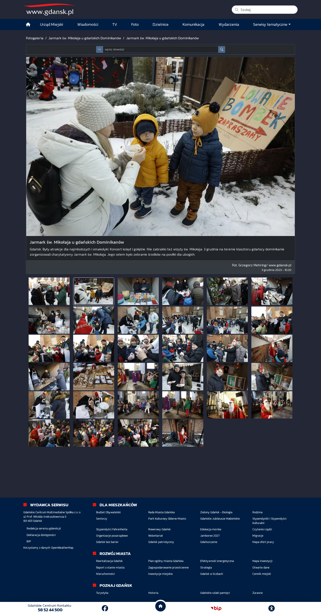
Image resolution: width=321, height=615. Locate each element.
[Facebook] (105, 608)
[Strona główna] (28, 24)
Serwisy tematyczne (270, 24)
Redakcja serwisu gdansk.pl (44, 528)
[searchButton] (221, 49)
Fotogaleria (34, 38)
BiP (29, 541)
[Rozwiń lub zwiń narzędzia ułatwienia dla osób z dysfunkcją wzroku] (271, 608)
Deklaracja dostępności (41, 535)
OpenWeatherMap (62, 548)
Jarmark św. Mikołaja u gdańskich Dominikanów (84, 38)
